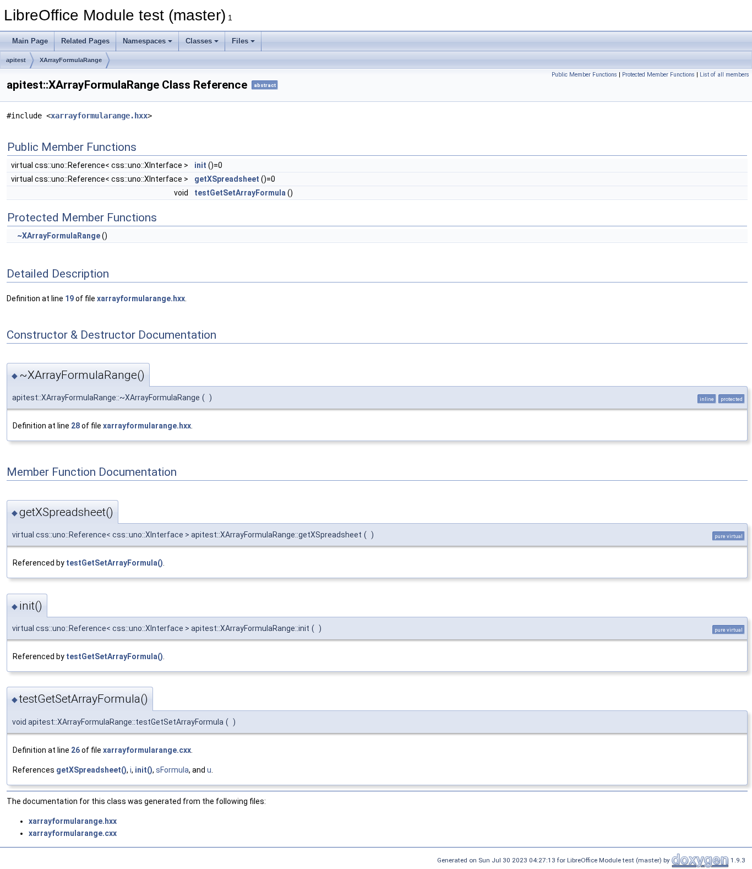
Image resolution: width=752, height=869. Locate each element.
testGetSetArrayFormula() (114, 562)
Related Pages (85, 41)
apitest (16, 60)
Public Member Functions (584, 74)
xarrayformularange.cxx (147, 750)
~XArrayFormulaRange (58, 235)
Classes (199, 41)
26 (75, 750)
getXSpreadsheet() (91, 769)
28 (75, 425)
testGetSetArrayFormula (240, 192)
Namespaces (144, 41)
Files (240, 41)
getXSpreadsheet (226, 179)
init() (143, 769)
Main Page (30, 41)
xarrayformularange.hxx (99, 115)
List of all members (724, 74)
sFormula (172, 769)
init (200, 165)
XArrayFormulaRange (71, 60)
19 (69, 298)
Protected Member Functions (658, 74)
